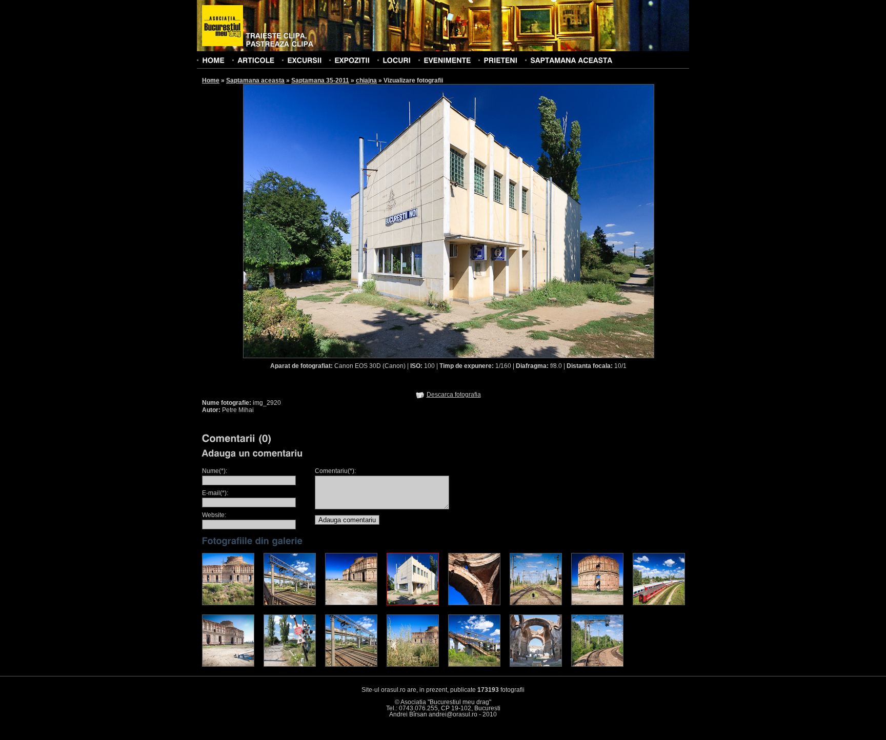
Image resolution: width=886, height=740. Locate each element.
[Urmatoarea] (551, 220)
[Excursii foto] (304, 60)
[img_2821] (228, 603)
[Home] (213, 60)
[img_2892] (290, 603)
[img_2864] (351, 603)
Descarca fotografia (454, 394)
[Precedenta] (345, 220)
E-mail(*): (215, 493)
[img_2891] (351, 664)
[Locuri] (396, 60)
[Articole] (255, 60)
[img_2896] (474, 664)
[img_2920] (413, 603)
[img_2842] (536, 664)
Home (210, 80)
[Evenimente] (447, 60)
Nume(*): (214, 471)
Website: (214, 515)
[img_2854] (228, 664)
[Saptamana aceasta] (571, 60)
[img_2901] (290, 664)
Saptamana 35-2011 (320, 80)
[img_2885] (659, 603)
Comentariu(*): (335, 471)
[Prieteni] (500, 60)
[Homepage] (222, 26)
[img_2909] (536, 603)
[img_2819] (413, 664)
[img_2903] (597, 664)
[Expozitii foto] (352, 60)
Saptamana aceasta (255, 80)
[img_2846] (474, 603)
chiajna (366, 80)
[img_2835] (597, 603)
